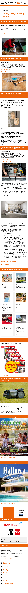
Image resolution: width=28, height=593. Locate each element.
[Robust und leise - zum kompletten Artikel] (14, 82)
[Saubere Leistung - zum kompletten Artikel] (14, 172)
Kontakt (5, 582)
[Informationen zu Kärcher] (21, 513)
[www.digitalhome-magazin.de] (7, 527)
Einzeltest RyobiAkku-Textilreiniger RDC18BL (6, 328)
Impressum (5, 574)
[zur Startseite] (15, 3)
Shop (4, 562)
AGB (4, 577)
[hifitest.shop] (17, 535)
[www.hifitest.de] (14, 527)
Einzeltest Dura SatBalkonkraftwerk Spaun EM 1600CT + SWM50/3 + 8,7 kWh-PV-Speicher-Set (20, 330)
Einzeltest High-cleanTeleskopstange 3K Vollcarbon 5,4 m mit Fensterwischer (7, 307)
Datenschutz (6, 579)
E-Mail (11, 539)
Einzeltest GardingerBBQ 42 (18, 306)
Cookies (5, 580)
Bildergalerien (6, 568)
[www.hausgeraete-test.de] (21, 527)
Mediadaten (6, 576)
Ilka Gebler (12, 538)
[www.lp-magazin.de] (10, 535)
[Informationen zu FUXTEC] (21, 510)
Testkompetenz (6, 563)
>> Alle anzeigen (5, 36)
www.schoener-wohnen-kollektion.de (11, 261)
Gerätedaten (6, 566)
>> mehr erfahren (5, 375)
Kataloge (5, 569)
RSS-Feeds (5, 570)
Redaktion (5, 565)
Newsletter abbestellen (7, 558)
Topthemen (5, 572)
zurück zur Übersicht (6, 265)
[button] (26, 209)
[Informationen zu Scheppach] (21, 515)
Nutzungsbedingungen (8, 583)
